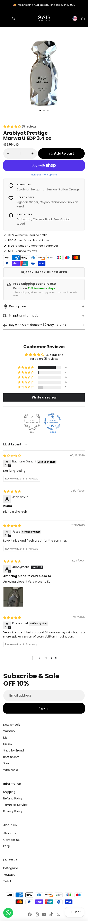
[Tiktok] (51, 914)
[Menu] (4, 18)
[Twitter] (58, 914)
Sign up (44, 708)
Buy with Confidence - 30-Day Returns (37, 325)
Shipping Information (24, 315)
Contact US (11, 840)
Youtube (9, 875)
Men (6, 737)
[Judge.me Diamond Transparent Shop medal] (52, 421)
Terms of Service (15, 805)
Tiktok (7, 881)
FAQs (6, 846)
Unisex (7, 744)
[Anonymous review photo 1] (13, 597)
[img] (12, 456)
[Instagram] (36, 914)
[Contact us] (8, 913)
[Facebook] (29, 914)
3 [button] (46, 658)
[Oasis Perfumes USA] (44, 18)
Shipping (9, 792)
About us (9, 833)
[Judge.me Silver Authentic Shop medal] (32, 421)
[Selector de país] (74, 18)
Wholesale (10, 770)
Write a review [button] (44, 397)
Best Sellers (11, 757)
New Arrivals (11, 725)
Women (9, 731)
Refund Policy (13, 798)
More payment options (44, 174)
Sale (6, 763)
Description (17, 306)
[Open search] (13, 18)
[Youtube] (44, 914)
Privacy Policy (13, 811)
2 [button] (39, 658)
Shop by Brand (13, 750)
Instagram (10, 868)
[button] (12, 126)
